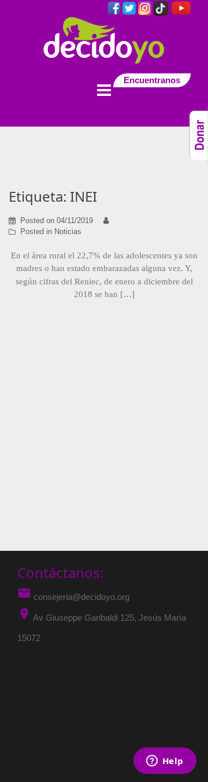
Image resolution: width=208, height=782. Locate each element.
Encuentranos (152, 80)
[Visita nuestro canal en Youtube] (180, 7)
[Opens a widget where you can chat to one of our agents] (164, 761)
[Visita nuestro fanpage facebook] (115, 7)
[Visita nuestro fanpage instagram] (146, 7)
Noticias (67, 231)
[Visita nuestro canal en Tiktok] (162, 7)
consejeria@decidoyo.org (73, 597)
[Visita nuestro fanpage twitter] (130, 7)
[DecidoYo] (104, 40)
